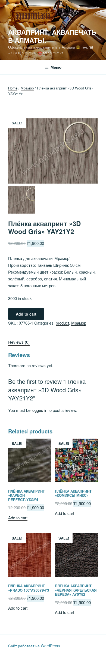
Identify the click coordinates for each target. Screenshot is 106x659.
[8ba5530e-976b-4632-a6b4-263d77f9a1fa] (53, 200)
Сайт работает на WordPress (34, 645)
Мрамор (27, 88)
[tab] (19, 342)
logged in (39, 410)
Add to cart (26, 314)
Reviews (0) (19, 342)
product (62, 323)
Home (12, 88)
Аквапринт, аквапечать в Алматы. (52, 36)
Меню (56, 67)
